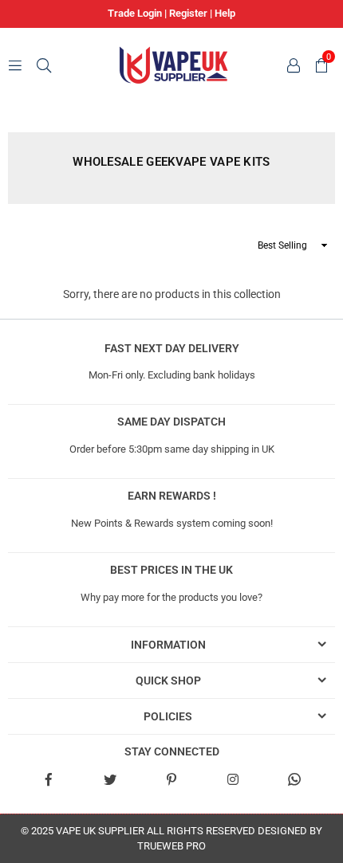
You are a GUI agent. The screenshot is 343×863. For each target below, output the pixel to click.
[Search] (44, 64)
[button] (319, 64)
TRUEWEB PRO (171, 846)
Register (188, 13)
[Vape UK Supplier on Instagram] (233, 778)
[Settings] (291, 64)
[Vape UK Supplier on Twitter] (110, 778)
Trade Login (135, 13)
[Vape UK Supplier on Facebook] (48, 778)
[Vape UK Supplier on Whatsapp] (294, 778)
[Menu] (15, 64)
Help (225, 13)
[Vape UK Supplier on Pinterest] (171, 778)
